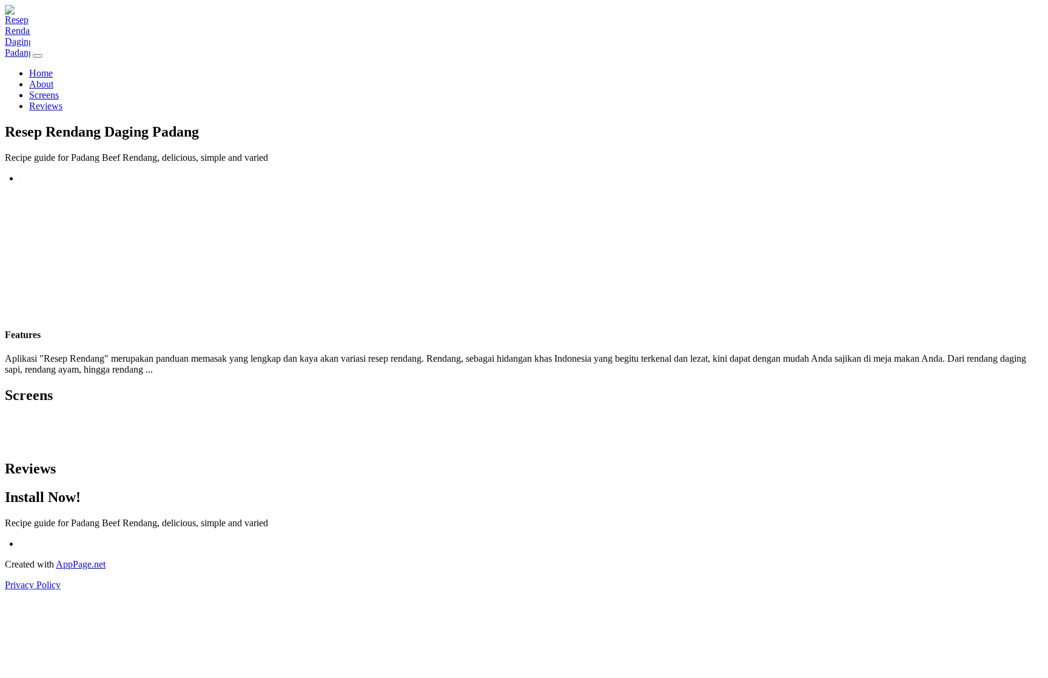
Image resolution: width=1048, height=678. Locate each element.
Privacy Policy (33, 585)
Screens (44, 95)
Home (41, 73)
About (41, 84)
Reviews (45, 106)
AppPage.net (81, 564)
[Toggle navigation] (37, 56)
